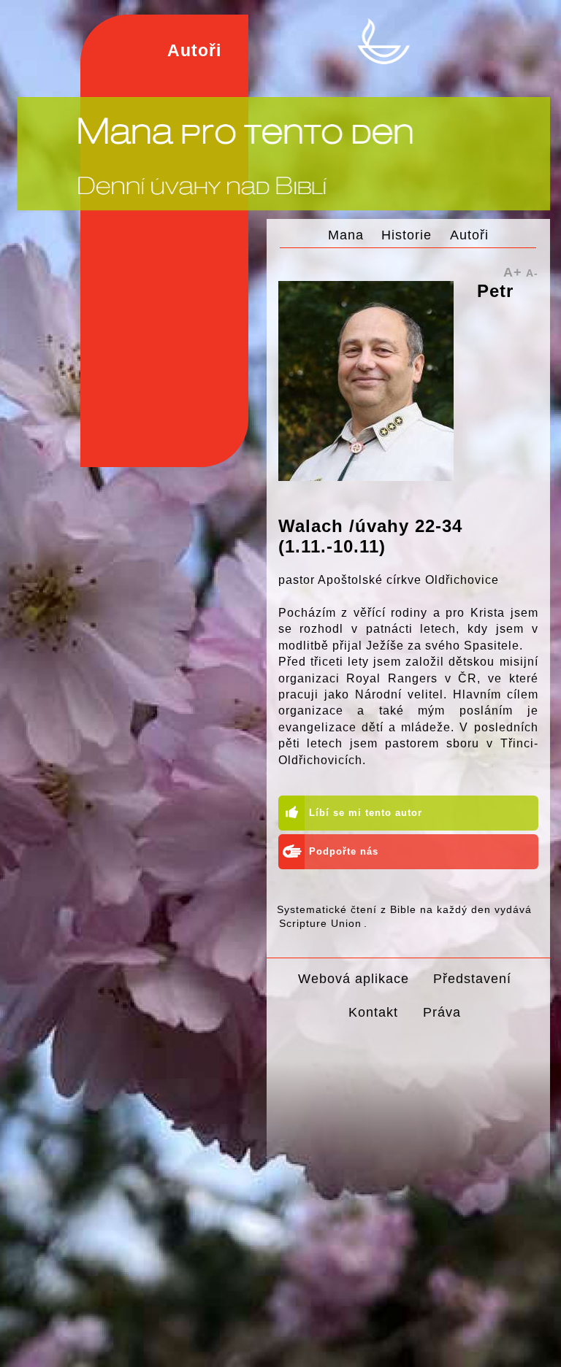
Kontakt (373, 1012)
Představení (472, 978)
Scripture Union (320, 923)
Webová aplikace (353, 978)
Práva (442, 1012)
